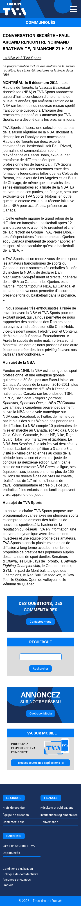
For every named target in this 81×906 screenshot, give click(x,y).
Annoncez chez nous (17, 879)
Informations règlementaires (59, 815)
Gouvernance (49, 822)
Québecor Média (40, 713)
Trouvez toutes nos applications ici (41, 762)
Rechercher (40, 668)
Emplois (8, 885)
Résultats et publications (56, 807)
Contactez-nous (40, 621)
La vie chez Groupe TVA (19, 845)
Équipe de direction (16, 815)
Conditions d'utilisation (18, 868)
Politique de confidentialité (20, 874)
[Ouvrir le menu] (73, 9)
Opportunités (11, 852)
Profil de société (14, 807)
